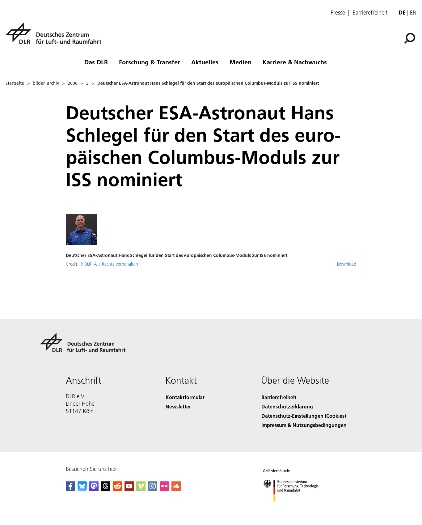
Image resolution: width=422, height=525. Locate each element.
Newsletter (178, 406)
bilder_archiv (46, 83)
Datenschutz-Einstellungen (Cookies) (303, 415)
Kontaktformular (185, 397)
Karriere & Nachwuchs (295, 62)
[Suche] (410, 38)
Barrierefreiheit (369, 12)
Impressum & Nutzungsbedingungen (304, 425)
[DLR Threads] (105, 488)
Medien (240, 62)
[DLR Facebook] (70, 488)
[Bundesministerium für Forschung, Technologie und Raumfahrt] (297, 507)
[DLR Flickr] (164, 488)
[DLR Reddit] (117, 488)
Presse (338, 12)
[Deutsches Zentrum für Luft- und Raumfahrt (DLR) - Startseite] (56, 36)
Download (346, 264)
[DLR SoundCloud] (176, 488)
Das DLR (96, 62)
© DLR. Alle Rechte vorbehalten (109, 264)
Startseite (15, 83)
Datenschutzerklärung (287, 406)
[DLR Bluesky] (82, 488)
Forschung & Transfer (149, 62)
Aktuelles (204, 62)
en (413, 12)
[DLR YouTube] (129, 488)
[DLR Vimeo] (141, 488)
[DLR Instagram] (152, 488)
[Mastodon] (94, 488)
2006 (73, 83)
